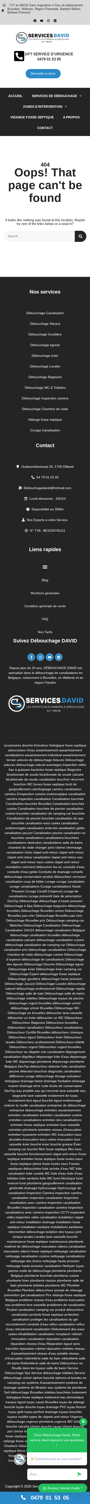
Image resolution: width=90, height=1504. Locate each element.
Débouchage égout (70, 964)
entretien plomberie (23, 1129)
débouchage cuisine (48, 954)
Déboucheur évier (50, 1037)
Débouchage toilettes (22, 998)
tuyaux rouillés (17, 1417)
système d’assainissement (46, 1382)
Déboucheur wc (16, 1052)
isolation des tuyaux (60, 1232)
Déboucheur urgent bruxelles (60, 1047)
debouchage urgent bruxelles (30, 1003)
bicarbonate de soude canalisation (31, 779)
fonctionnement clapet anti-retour (53, 1154)
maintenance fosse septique (27, 1241)
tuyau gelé (16, 1412)
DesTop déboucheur (33, 1066)
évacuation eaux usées (39, 1139)
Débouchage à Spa (18, 906)
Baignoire (74, 769)
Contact (45, 128)
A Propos (71, 117)
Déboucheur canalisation (26, 1027)
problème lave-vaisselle (29, 1305)
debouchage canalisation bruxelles (35, 935)
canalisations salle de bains (63, 842)
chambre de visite (21, 847)
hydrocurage (47, 1188)
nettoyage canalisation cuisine (27, 1256)
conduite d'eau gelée (22, 872)
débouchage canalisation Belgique (60, 930)
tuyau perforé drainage (41, 1412)
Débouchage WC (66, 1008)
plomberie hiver (17, 1280)
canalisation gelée (71, 828)
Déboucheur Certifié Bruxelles (29, 1032)
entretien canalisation (23, 1115)
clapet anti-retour (71, 852)
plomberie (59, 1271)
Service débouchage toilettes (52, 1373)
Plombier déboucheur (37, 1290)
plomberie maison (43, 1280)
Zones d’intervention (42, 106)
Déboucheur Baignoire (28, 1022)
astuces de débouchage (34, 760)
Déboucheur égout (22, 1037)
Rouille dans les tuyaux (28, 1368)
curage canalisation (70, 881)
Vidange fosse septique (32, 117)
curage (50, 881)
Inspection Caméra (40, 1193)
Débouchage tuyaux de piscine (61, 998)
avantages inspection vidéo (66, 765)
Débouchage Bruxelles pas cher (59, 915)
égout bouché (43, 1100)
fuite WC (46, 1178)
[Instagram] (48, 20)
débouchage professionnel (35, 988)
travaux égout (16, 1402)
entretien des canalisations (61, 1120)
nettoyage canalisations (67, 1256)
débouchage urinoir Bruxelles (32, 1008)
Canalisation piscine (48, 833)
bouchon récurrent (70, 779)
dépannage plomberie (35, 1061)
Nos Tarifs (45, 632)
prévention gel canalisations (24, 1295)
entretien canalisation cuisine (61, 1115)
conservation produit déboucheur (47, 876)
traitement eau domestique (64, 1397)
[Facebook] (34, 20)
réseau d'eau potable (52, 1353)
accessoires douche (18, 745)
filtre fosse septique (53, 1149)
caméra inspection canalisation (28, 799)
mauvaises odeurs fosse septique (28, 1251)
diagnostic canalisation (64, 1071)
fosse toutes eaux (55, 1164)
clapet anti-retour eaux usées (32, 862)
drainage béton (32, 1081)
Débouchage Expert (24, 974)
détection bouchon (33, 1071)
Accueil (15, 96)
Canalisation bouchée (68, 799)
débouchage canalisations (47, 949)
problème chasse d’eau (36, 1300)
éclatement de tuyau (63, 1095)
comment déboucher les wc (42, 867)
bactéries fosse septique (48, 769)
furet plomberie (30, 1183)
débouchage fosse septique (60, 974)
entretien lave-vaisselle (63, 1125)
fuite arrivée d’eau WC (58, 1168)
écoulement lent (20, 1100)
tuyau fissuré (76, 1407)
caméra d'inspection (19, 794)
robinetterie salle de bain (42, 1358)
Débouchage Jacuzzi (20, 984)
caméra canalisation (66, 789)
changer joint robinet (50, 847)
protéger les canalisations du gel (54, 1319)
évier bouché (31, 1144)
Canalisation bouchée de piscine (41, 808)
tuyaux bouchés (70, 1412)
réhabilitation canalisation (36, 1334)
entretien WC (47, 1134)
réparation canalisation (62, 1339)
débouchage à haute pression (61, 901)
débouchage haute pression (61, 979)
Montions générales (45, 593)
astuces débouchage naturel (24, 765)
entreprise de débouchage (66, 1105)
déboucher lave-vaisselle (64, 1013)
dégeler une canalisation (47, 1052)
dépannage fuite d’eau (52, 1056)
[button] (45, 567)
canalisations (34, 838)
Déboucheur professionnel (35, 1042)
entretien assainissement (62, 1110)
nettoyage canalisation (70, 1251)
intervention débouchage (27, 1232)
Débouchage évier (21, 969)
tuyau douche (26, 1407)
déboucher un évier (22, 1018)
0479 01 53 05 (49, 59)
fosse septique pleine (25, 1164)
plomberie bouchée (38, 1275)
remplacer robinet (69, 1334)
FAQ (45, 619)
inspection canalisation (46, 1198)
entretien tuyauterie (22, 1134)
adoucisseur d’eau (21, 750)
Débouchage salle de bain (25, 993)
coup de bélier (34, 881)
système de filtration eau (35, 1387)
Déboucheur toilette (70, 1042)
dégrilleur (28, 1056)
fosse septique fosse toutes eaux (59, 1159)
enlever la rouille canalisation (25, 1105)
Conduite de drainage (54, 872)
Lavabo (39, 1237)
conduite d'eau (73, 867)
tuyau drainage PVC (51, 1407)
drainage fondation (57, 1081)
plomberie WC (55, 1285)
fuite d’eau (58, 1173)
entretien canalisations (25, 1120)
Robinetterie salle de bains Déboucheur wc (52, 1363)
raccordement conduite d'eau (27, 1324)
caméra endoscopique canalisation (60, 794)
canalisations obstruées (24, 842)
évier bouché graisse (57, 1144)
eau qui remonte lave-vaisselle (57, 1091)
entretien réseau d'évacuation (59, 1129)
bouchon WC (23, 784)
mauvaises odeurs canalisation (63, 1246)
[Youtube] (41, 20)
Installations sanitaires (67, 1227)
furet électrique (64, 1178)
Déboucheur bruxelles (62, 1022)
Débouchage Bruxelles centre (42, 911)
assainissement (47, 750)
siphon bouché (43, 1378)
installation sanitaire (35, 1227)
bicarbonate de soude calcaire (61, 774)
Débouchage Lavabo (51, 984)
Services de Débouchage (54, 96)
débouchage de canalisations (43, 959)
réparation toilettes (60, 1348)
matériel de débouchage (22, 1246)
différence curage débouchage (31, 1076)
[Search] (80, 236)
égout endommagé (67, 1100)
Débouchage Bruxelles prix (25, 920)
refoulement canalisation (33, 1329)
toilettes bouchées (57, 1392)
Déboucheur (73, 1018)
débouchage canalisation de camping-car (35, 945)
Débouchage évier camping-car (59, 969)
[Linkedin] (55, 20)
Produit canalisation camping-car (30, 1309)
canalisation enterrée (42, 828)
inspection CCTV (57, 1212)
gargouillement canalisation (62, 1183)
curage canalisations (24, 886)
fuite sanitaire (29, 1178)
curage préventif (40, 896)
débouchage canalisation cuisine (60, 940)
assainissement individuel (43, 755)
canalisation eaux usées (42, 823)
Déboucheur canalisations (64, 1027)
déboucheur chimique (67, 1032)
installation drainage (40, 1222)
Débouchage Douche (39, 964)
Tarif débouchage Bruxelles (23, 1392)
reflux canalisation (62, 1324)
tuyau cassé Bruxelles (42, 1402)
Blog (45, 580)
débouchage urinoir (67, 1003)
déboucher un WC (50, 1018)
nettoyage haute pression (60, 1261)
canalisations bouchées (62, 838)
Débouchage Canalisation (42, 925)
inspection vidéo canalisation (36, 1217)
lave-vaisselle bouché (62, 1237)
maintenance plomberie (66, 1241)
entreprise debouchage (26, 1110)
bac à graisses (19, 769)
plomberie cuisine (66, 1275)
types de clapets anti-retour (49, 1417)
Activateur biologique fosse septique (60, 745)
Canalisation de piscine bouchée (30, 818)
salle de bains (56, 1368)
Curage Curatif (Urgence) (44, 891)
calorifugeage (41, 789)
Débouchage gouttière (24, 979)
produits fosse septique (46, 1314)
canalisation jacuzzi (18, 833)
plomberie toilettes (31, 1285)
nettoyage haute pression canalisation (34, 1266)
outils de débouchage (35, 1271)
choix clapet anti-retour (41, 852)
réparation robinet (32, 1348)
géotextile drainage (23, 1188)
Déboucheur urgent (23, 1047)
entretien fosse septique (27, 1125)
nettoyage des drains (26, 1261)
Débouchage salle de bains (64, 993)
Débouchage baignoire (50, 906)
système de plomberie (70, 1387)
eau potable (25, 1091)
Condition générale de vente (45, 606)
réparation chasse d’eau (28, 1344)
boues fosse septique (49, 784)
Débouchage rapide (70, 988)
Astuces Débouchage (68, 760)
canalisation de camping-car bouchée (57, 813)
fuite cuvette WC (38, 1173)
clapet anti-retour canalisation (29, 857)
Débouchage (28, 901)
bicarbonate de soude (23, 774)
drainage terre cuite (34, 1086)
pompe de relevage (68, 1290)
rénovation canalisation (28, 1339)
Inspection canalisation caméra (44, 1207)
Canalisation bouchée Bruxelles (29, 804)
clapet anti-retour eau (67, 857)
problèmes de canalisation (66, 1305)
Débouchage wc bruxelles (26, 1013)
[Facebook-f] (31, 657)
